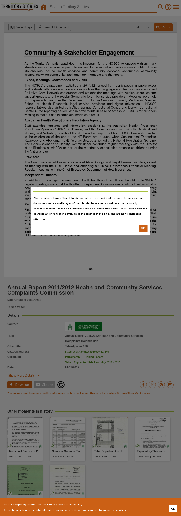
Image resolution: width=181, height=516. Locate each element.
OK (143, 228)
